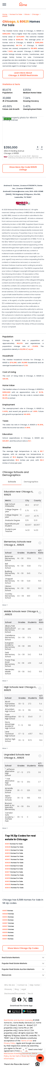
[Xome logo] (23, 4)
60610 (7, 853)
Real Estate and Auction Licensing (18, 1020)
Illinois (27, 14)
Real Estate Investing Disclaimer (17, 1053)
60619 (7, 866)
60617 (7, 872)
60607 (8, 859)
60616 (7, 869)
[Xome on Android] (29, 1011)
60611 (7, 844)
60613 (7, 881)
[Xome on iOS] (14, 1011)
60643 (8, 887)
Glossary (8, 989)
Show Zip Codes (23, 948)
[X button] (25, 999)
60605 (8, 884)
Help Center (35, 985)
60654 (8, 875)
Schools (12, 481)
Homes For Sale (16, 14)
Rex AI (30, 993)
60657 (8, 856)
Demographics (31, 481)
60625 (4, 16)
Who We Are (9, 985)
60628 (8, 847)
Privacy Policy (9, 1043)
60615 (7, 878)
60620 (8, 862)
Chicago (35, 14)
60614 (8, 850)
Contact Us (22, 985)
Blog (17, 989)
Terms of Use (26, 1040)
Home (4, 14)
